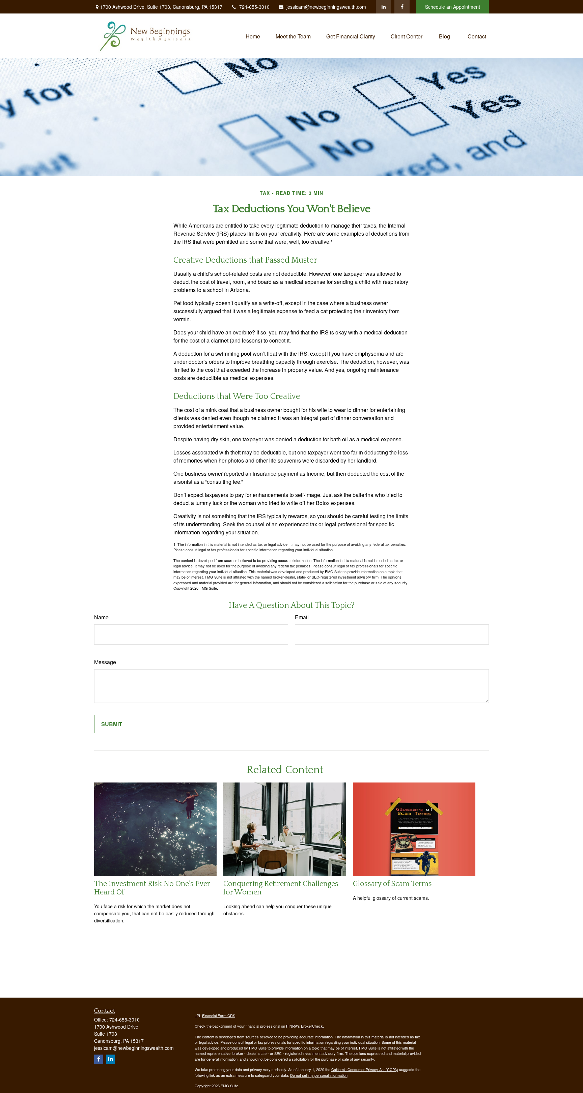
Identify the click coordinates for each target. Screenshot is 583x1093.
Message (105, 662)
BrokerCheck (312, 1026)
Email (302, 617)
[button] (253, 35)
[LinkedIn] (383, 6)
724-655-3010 (254, 6)
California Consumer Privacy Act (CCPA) (364, 1069)
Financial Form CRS (218, 1015)
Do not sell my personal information (319, 1075)
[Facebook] (402, 6)
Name (101, 617)
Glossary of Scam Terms (392, 884)
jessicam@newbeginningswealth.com (326, 6)
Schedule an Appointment (452, 6)
